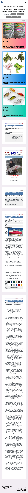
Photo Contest (21, 9)
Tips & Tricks (4, 11)
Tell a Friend (24, 490)
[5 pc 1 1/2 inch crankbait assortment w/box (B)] (14, 96)
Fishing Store (5, 9)
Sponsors (15, 9)
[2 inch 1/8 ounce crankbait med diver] (14, 30)
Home (4, 6)
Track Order (17, 16)
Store (14, 14)
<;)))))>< (11, 487)
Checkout (9, 16)
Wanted (10, 9)
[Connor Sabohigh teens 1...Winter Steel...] (14, 166)
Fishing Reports (21, 11)
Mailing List (9, 6)
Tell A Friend (21, 6)
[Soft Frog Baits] (14, 62)
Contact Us (15, 6)
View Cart (20, 14)
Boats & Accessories (12, 11)
